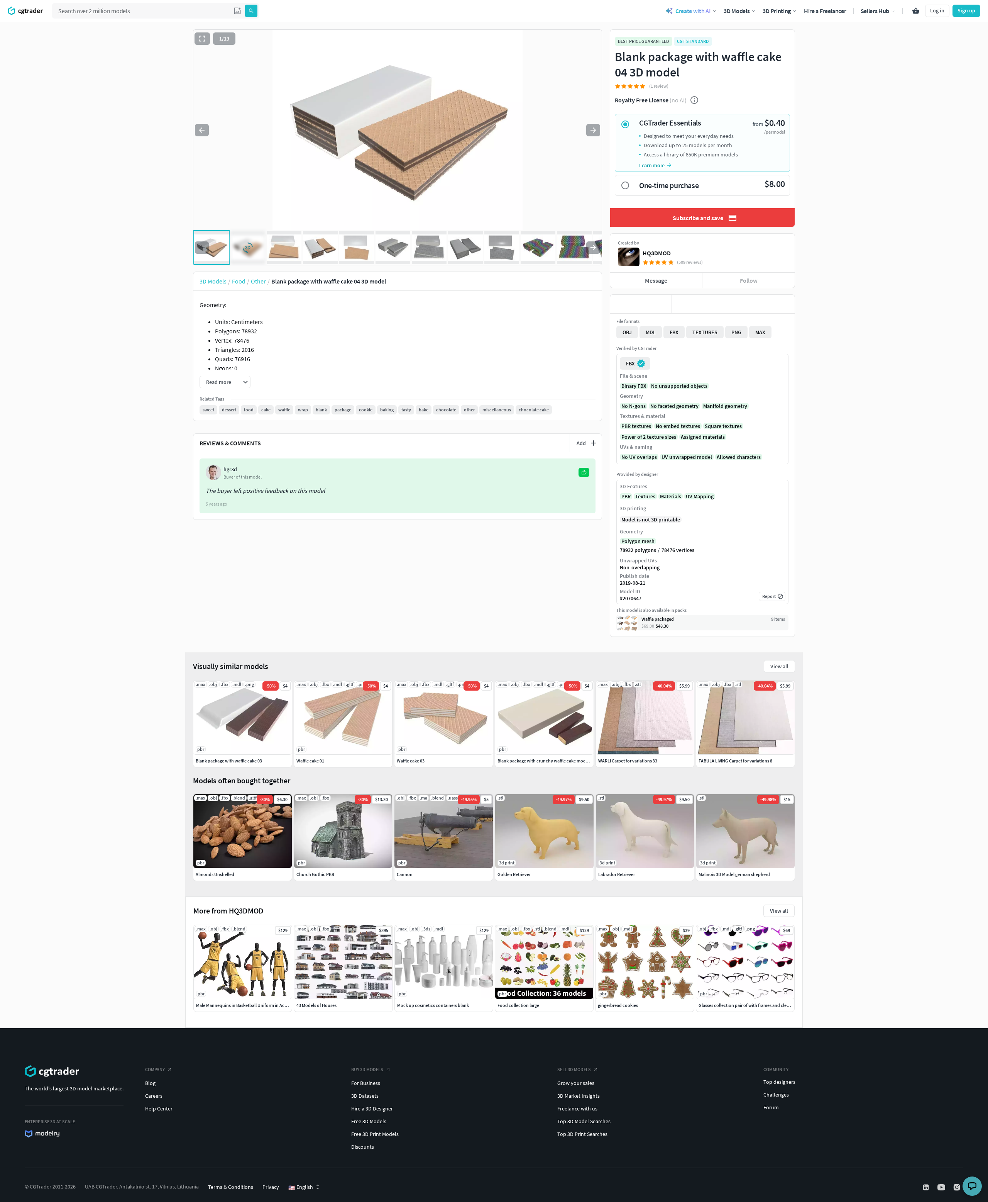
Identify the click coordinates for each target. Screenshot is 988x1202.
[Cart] (916, 11)
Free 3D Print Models (375, 1134)
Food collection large (518, 1005)
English (300, 1187)
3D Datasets (365, 1095)
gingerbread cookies (618, 1005)
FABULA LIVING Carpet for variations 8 (735, 761)
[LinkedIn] (926, 1187)
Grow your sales (575, 1083)
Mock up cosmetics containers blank (433, 1005)
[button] (237, 11)
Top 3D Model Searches (584, 1121)
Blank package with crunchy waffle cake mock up (545, 761)
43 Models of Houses (316, 1005)
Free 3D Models (368, 1121)
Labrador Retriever (616, 874)
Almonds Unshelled (215, 874)
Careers (153, 1095)
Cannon (405, 874)
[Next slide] (593, 130)
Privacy (270, 1186)
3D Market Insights (578, 1095)
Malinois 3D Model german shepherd (734, 874)
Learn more (652, 165)
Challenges (776, 1094)
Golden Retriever (514, 874)
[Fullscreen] (202, 38)
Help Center (159, 1108)
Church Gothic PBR (315, 874)
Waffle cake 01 (310, 761)
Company (155, 1069)
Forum (771, 1107)
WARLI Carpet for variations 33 (627, 761)
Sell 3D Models (574, 1069)
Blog (150, 1083)
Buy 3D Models (367, 1069)
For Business (365, 1083)
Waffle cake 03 (411, 761)
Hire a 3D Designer (372, 1108)
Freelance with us (577, 1108)
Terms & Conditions (230, 1186)
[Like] (641, 304)
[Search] (251, 11)
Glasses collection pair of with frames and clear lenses (751, 1005)
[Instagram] (957, 1187)
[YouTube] (942, 1187)
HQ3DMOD (657, 253)
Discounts (362, 1146)
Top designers (779, 1081)
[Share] (764, 304)
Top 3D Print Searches (582, 1134)
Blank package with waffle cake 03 (229, 761)
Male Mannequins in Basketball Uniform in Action (244, 1005)
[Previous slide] (202, 130)
